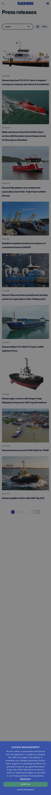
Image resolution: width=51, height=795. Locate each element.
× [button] (49, 742)
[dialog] (25, 768)
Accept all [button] (25, 784)
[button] (25, 789)
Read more (25, 779)
